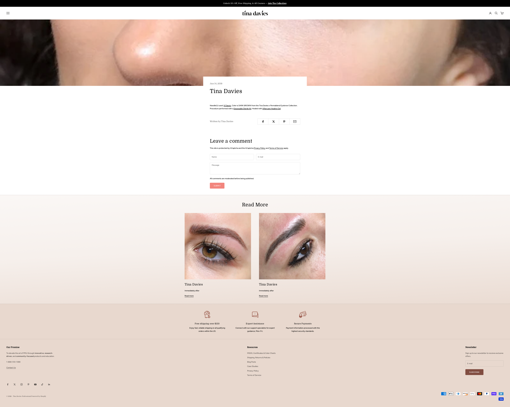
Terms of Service (276, 148)
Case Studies (252, 366)
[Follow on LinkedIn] (49, 384)
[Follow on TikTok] (42, 384)
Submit (217, 186)
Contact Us (11, 368)
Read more (189, 296)
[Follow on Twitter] (14, 384)
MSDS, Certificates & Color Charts (261, 353)
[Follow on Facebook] (7, 384)
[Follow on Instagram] (21, 384)
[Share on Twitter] (273, 121)
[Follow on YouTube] (35, 384)
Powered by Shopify (38, 396)
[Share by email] (295, 121)
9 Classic (227, 105)
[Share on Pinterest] (284, 121)
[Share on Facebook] (263, 121)
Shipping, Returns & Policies (258, 357)
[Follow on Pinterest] (28, 384)
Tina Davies (194, 284)
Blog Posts (251, 362)
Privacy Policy (259, 148)
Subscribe (474, 372)
